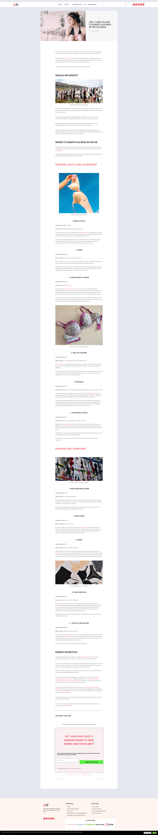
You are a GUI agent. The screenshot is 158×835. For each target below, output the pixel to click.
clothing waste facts (86, 657)
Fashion (67, 4)
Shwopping (64, 501)
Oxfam (64, 267)
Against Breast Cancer (70, 289)
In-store (65, 360)
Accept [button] (154, 832)
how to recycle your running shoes (70, 680)
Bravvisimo (83, 527)
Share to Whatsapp (86, 783)
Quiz (85, 4)
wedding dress (68, 705)
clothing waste (58, 150)
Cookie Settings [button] (147, 832)
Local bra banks (67, 285)
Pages (59, 4)
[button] (125, 4)
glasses (98, 703)
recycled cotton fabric (67, 679)
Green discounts (92, 4)
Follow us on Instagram (73, 783)
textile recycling (70, 636)
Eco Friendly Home (77, 4)
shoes (56, 705)
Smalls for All (85, 232)
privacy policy (74, 777)
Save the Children (59, 364)
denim (94, 703)
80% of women (67, 58)
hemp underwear (66, 692)
